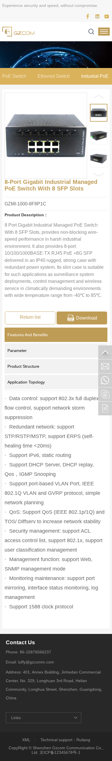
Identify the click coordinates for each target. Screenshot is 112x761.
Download (86, 318)
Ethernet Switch (54, 76)
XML (26, 739)
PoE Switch (14, 76)
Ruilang (83, 739)
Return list (30, 317)
